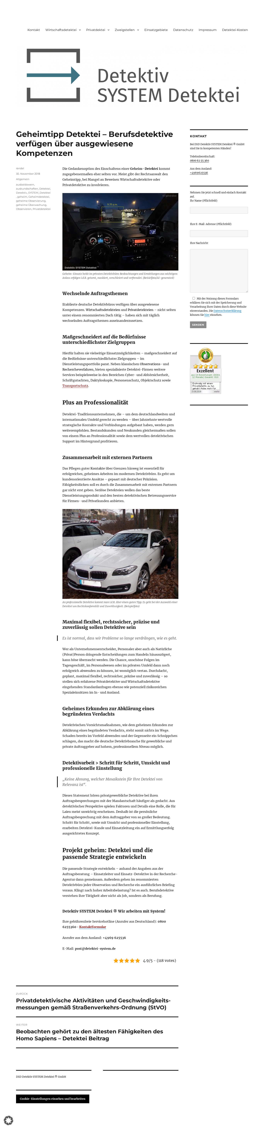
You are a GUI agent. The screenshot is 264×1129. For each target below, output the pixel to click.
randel (20, 168)
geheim (22, 196)
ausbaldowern (25, 184)
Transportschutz (75, 386)
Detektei (44, 188)
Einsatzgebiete (156, 30)
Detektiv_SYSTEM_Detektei (33, 192)
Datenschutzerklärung (227, 311)
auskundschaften (27, 188)
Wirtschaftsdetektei (61, 30)
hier (206, 315)
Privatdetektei (42, 208)
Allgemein (22, 179)
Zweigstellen (125, 30)
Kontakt (33, 30)
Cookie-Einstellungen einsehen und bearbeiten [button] (52, 1099)
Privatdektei (95, 30)
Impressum (208, 30)
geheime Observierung (31, 200)
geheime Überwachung (31, 204)
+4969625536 (199, 172)
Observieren (24, 208)
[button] (8, 1120)
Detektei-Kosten (235, 30)
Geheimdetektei (38, 196)
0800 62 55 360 (199, 160)
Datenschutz (183, 30)
